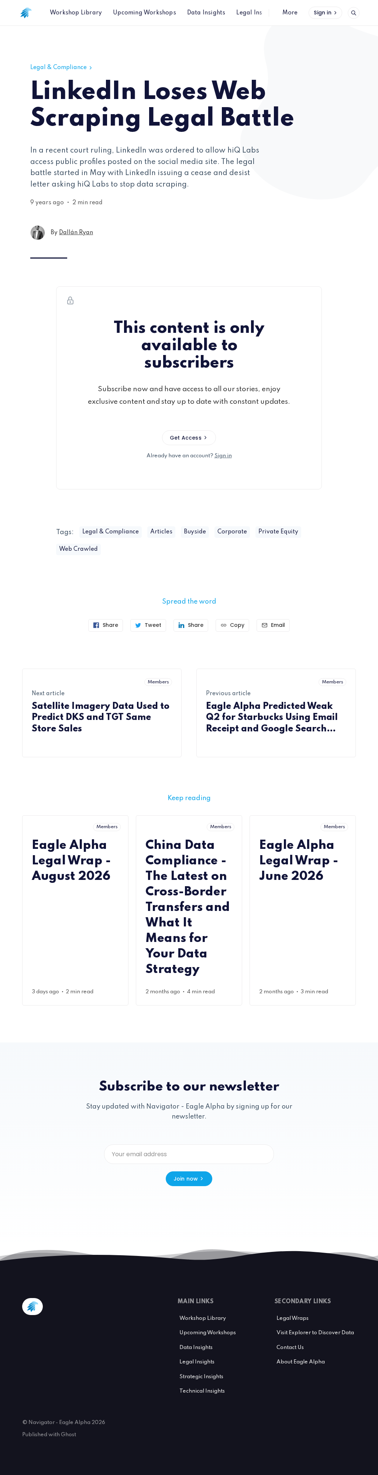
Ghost (68, 1434)
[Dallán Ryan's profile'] (37, 232)
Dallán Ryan (76, 233)
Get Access (186, 437)
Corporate (232, 532)
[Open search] (354, 13)
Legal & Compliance (58, 68)
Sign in (322, 12)
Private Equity (278, 532)
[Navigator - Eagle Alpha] (25, 13)
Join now (185, 1178)
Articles (161, 532)
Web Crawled (78, 549)
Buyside (195, 532)
